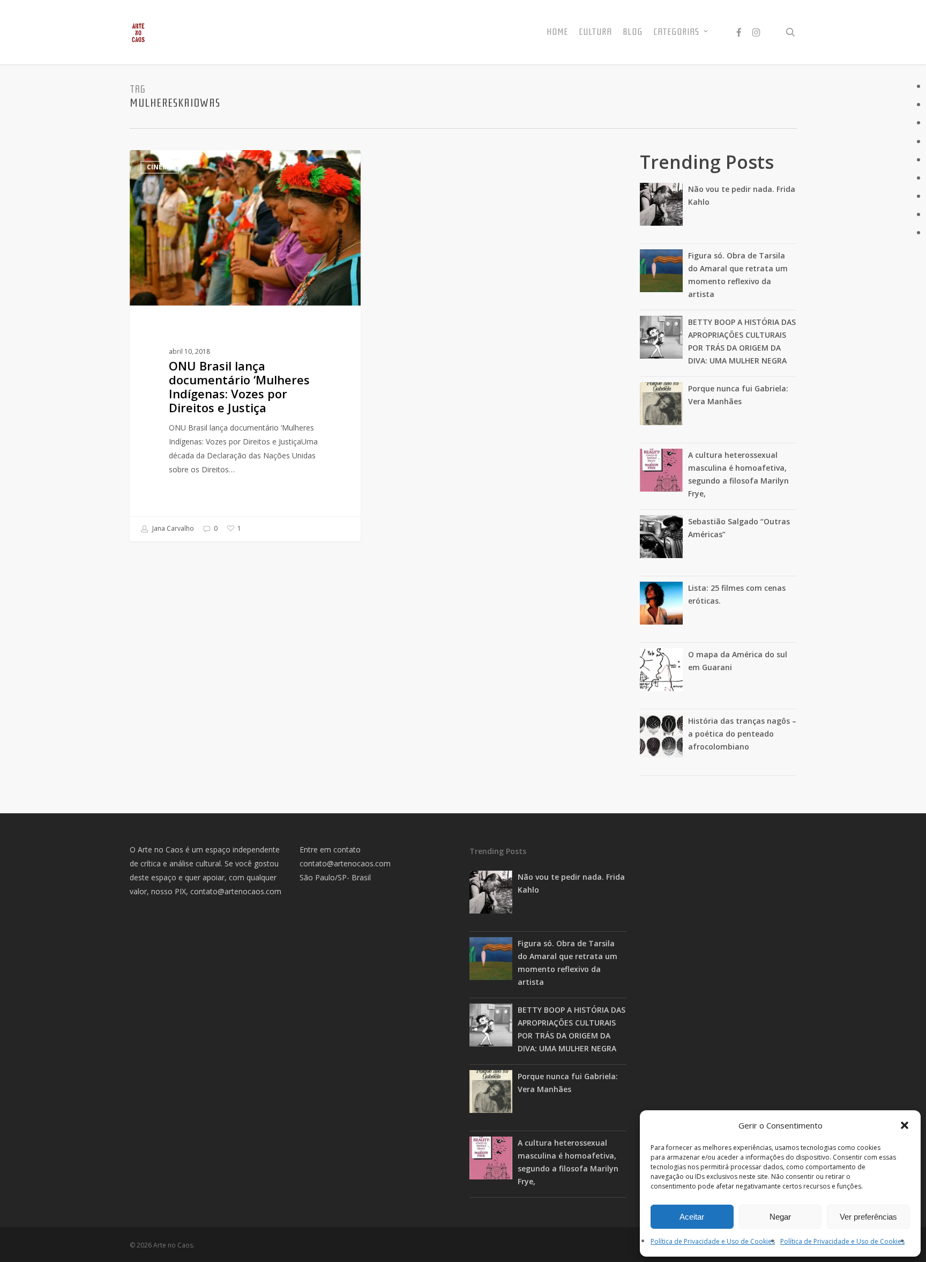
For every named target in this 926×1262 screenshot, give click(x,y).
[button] (904, 1125)
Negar (780, 1216)
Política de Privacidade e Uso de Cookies (713, 1241)
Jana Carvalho (172, 528)
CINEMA (160, 167)
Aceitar (691, 1216)
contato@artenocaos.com (235, 891)
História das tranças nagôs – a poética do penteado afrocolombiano (742, 734)
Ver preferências (868, 1216)
